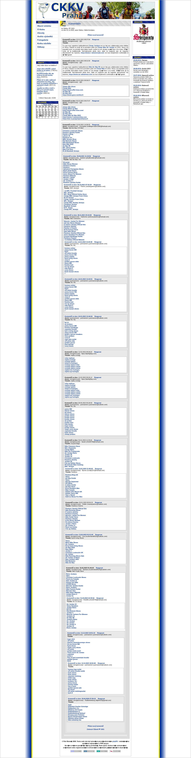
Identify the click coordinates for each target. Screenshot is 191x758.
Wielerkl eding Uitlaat (76, 718)
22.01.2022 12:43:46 (79, 242)
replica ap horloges (72, 371)
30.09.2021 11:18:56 (78, 156)
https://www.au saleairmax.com (80, 74)
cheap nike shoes (69, 86)
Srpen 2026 (47, 104)
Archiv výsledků (45, 36)
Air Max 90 (66, 91)
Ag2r (70, 705)
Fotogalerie (42, 40)
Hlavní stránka (44, 26)
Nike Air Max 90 (94, 67)
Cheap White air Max (70, 109)
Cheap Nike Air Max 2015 (72, 115)
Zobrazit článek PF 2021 (95, 729)
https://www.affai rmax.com (73, 90)
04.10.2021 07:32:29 (79, 185)
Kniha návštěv (44, 43)
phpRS (115, 741)
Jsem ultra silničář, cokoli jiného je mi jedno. (46, 69)
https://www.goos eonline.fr (73, 95)
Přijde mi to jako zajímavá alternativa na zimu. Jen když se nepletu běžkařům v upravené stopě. (47, 82)
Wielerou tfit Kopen (75, 710)
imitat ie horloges (71, 363)
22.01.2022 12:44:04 (80, 316)
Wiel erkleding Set (74, 720)
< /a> (67, 137)
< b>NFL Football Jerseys (73, 191)
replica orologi (70, 360)
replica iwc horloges (72, 370)
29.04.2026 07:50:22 (83, 698)
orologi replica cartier (72, 366)
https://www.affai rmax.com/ (73, 110)
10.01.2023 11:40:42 (80, 469)
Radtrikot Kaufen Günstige (78, 706)
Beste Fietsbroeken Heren (77, 716)
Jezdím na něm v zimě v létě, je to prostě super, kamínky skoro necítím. (46, 90)
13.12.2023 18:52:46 (83, 663)
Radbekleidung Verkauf (76, 713)
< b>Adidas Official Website (74, 240)
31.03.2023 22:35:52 (81, 598)
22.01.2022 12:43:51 (80, 279)
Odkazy (40, 47)
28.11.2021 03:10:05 (79, 215)
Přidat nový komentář (95, 35)
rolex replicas (70, 358)
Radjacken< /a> (73, 708)
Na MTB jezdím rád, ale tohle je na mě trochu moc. (45, 75)
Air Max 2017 (67, 93)
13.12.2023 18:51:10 (82, 633)
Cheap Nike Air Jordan (105, 47)
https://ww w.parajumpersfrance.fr (75, 119)
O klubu (41, 29)
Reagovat (95, 39)
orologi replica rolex (72, 365)
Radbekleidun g (74, 711)
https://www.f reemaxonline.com (75, 117)
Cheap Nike (100, 68)
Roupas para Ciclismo (76, 715)
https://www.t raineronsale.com (92, 53)
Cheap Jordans (94, 45)
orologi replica (70, 361)
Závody (40, 33)
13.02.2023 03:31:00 (80, 534)
